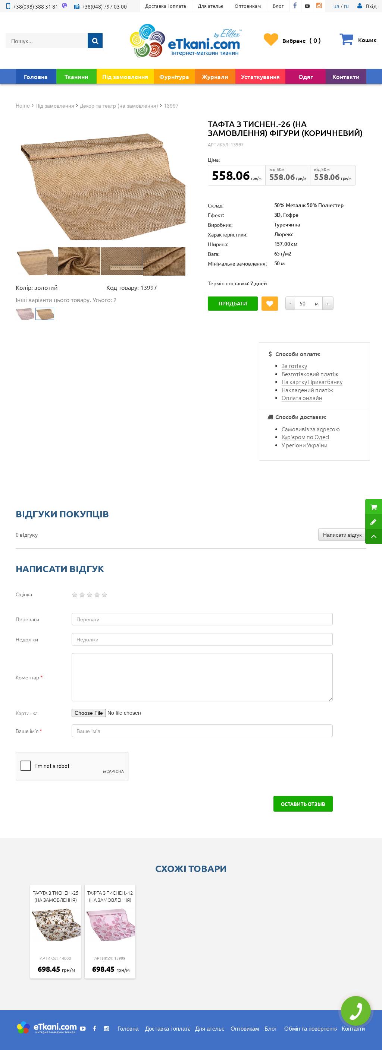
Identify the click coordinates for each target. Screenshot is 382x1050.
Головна (36, 76)
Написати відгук (342, 534)
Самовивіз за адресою (311, 429)
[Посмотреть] (37, 261)
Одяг (305, 76)
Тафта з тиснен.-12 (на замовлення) (110, 896)
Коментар (29, 677)
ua (336, 6)
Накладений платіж (307, 390)
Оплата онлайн (302, 398)
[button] (371, 6)
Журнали (215, 76)
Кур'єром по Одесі (305, 437)
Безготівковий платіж (310, 374)
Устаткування (260, 76)
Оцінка (24, 594)
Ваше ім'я (29, 731)
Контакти (346, 76)
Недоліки (27, 639)
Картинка (27, 713)
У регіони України (305, 445)
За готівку (294, 365)
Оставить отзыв (303, 803)
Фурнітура (174, 76)
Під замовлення (125, 76)
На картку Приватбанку (312, 382)
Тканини (76, 76)
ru (346, 6)
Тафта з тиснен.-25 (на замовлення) (55, 896)
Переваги (27, 619)
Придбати (233, 303)
